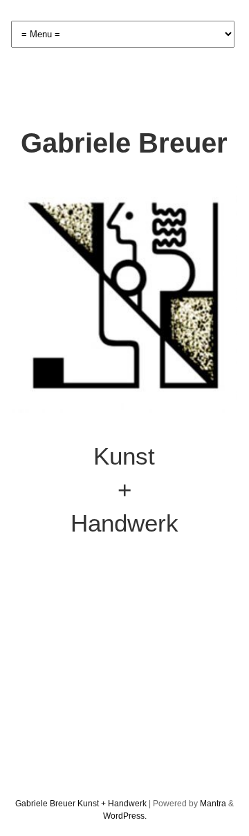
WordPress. (125, 816)
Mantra (213, 803)
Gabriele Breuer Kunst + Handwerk (81, 803)
